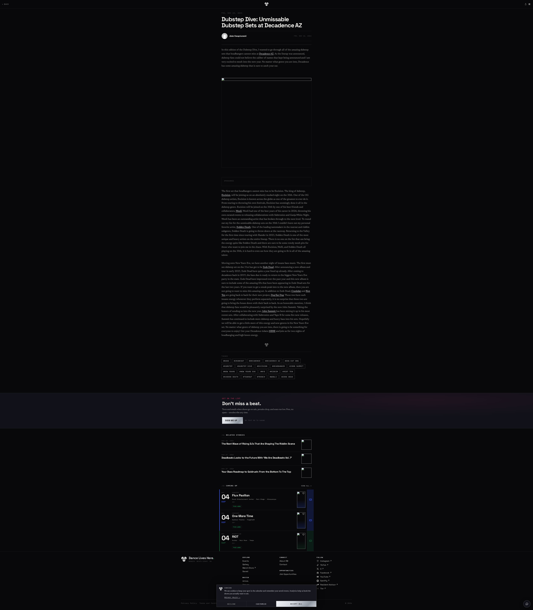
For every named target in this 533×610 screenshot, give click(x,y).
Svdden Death (244, 227)
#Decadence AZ (272, 361)
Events (245, 561)
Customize (261, 604)
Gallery (245, 564)
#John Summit (296, 366)
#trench (261, 377)
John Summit (269, 311)
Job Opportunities (288, 574)
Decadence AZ (266, 54)
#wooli (273, 377)
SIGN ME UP (232, 420)
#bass (226, 361)
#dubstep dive (244, 366)
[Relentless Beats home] (266, 4)
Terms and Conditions (210, 603)
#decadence (255, 361)
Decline (231, 604)
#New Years (229, 372)
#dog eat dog (292, 361)
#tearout (247, 377)
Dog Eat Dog (277, 295)
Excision (226, 195)
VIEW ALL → (306, 486)
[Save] (303, 493)
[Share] (526, 4)
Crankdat (296, 291)
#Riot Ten (288, 372)
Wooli (239, 211)
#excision (262, 366)
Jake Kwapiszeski (238, 36)
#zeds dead (287, 377)
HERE (272, 331)
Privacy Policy (189, 603)
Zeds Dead (268, 267)
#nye (263, 372)
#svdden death (230, 377)
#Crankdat (239, 361)
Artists (245, 581)
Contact (283, 564)
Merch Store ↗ (249, 568)
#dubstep (228, 366)
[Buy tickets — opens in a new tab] (310, 499)
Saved (245, 571)
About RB (284, 561)
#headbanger (278, 366)
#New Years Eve (248, 372)
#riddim (274, 372)
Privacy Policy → (232, 597)
